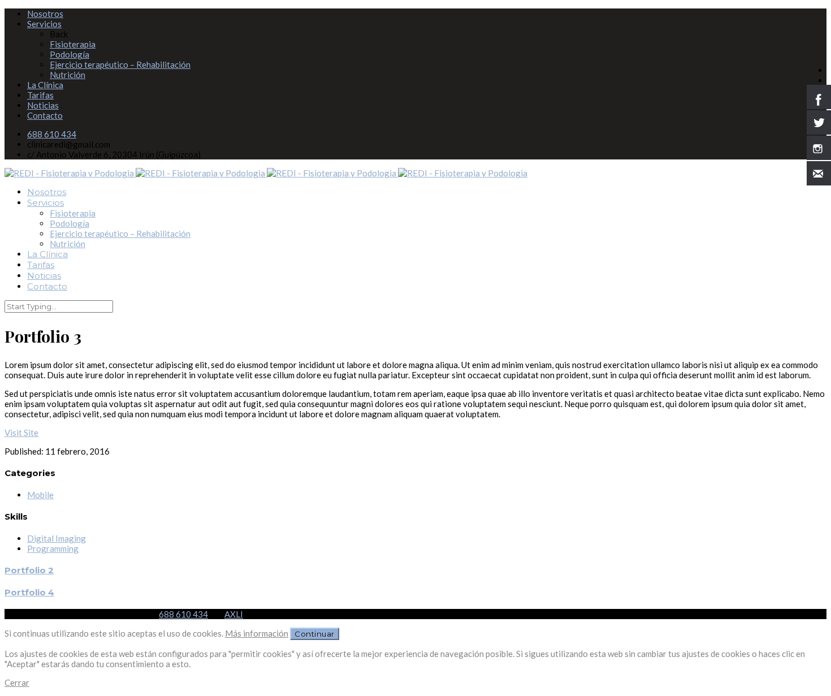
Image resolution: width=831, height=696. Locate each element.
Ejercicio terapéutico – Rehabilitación (120, 64)
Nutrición (67, 75)
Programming (53, 548)
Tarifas (40, 95)
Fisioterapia (73, 44)
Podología (69, 54)
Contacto (45, 115)
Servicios (44, 24)
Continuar (315, 633)
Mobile (40, 495)
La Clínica (45, 85)
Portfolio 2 (29, 570)
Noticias (43, 105)
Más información (256, 633)
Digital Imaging (56, 538)
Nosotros (45, 13)
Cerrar (17, 682)
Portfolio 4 (29, 592)
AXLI (233, 614)
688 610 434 (51, 134)
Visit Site (21, 432)
